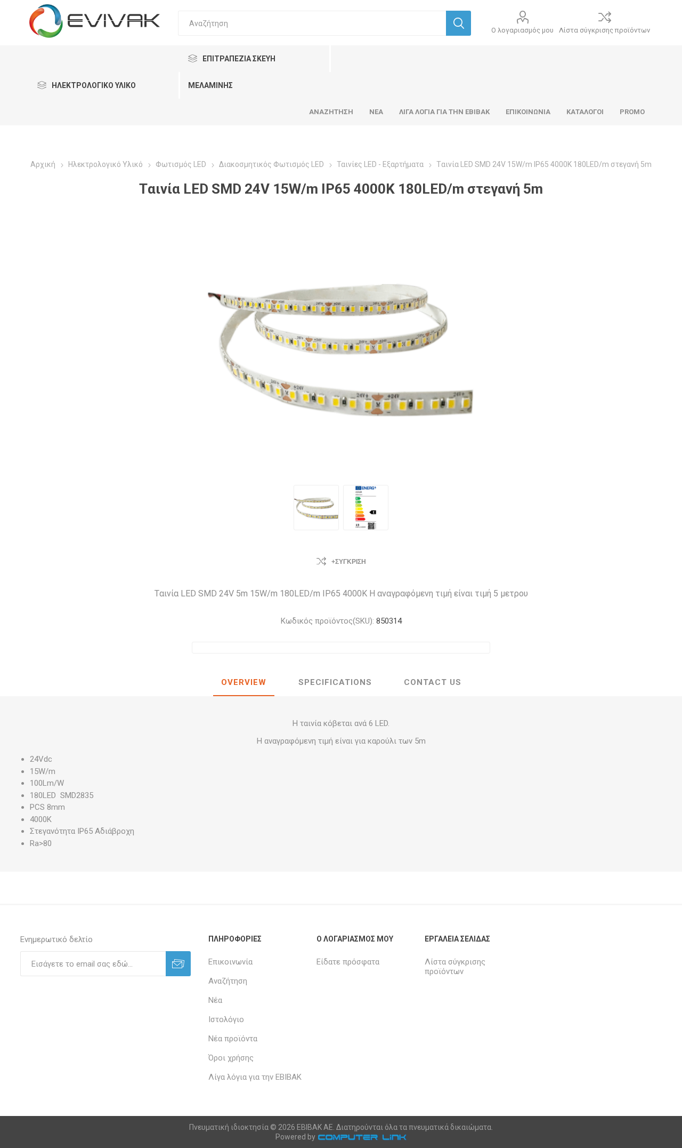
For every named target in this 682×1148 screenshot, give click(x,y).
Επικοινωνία (230, 962)
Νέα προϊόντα (232, 1038)
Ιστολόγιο (226, 1019)
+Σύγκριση (348, 561)
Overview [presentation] (243, 682)
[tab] (243, 682)
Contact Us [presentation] (432, 682)
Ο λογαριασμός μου (522, 30)
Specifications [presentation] (335, 682)
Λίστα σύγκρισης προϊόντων (604, 30)
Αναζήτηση (227, 981)
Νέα (215, 1000)
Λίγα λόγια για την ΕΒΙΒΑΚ (255, 1077)
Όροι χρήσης (231, 1058)
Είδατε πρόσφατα (347, 962)
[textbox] (312, 23)
